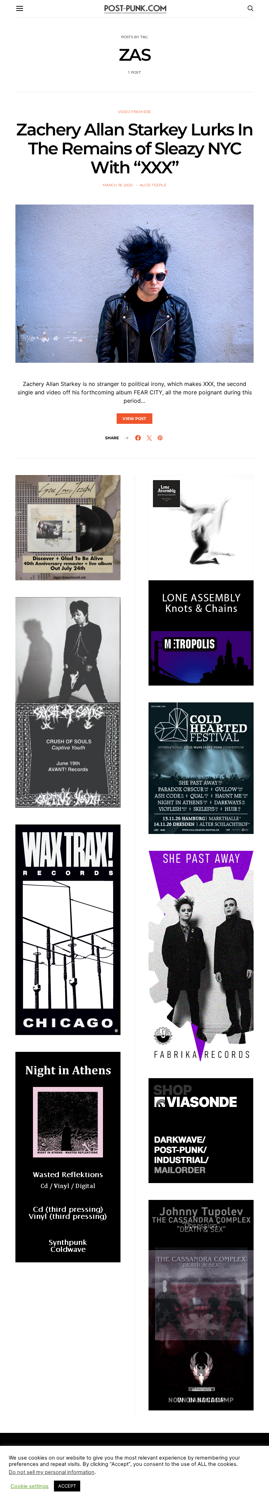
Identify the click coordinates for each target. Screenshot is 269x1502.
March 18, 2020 (118, 185)
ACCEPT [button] (67, 1486)
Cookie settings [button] (30, 1486)
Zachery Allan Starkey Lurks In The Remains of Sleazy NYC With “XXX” (134, 148)
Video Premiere (134, 111)
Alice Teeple (153, 185)
